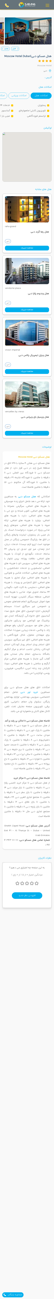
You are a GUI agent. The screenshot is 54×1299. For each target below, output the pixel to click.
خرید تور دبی (29, 692)
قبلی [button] (14, 48)
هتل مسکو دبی (27, 497)
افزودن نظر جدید (27, 895)
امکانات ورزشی (19, 96)
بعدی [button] (6, 48)
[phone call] (7, 5)
